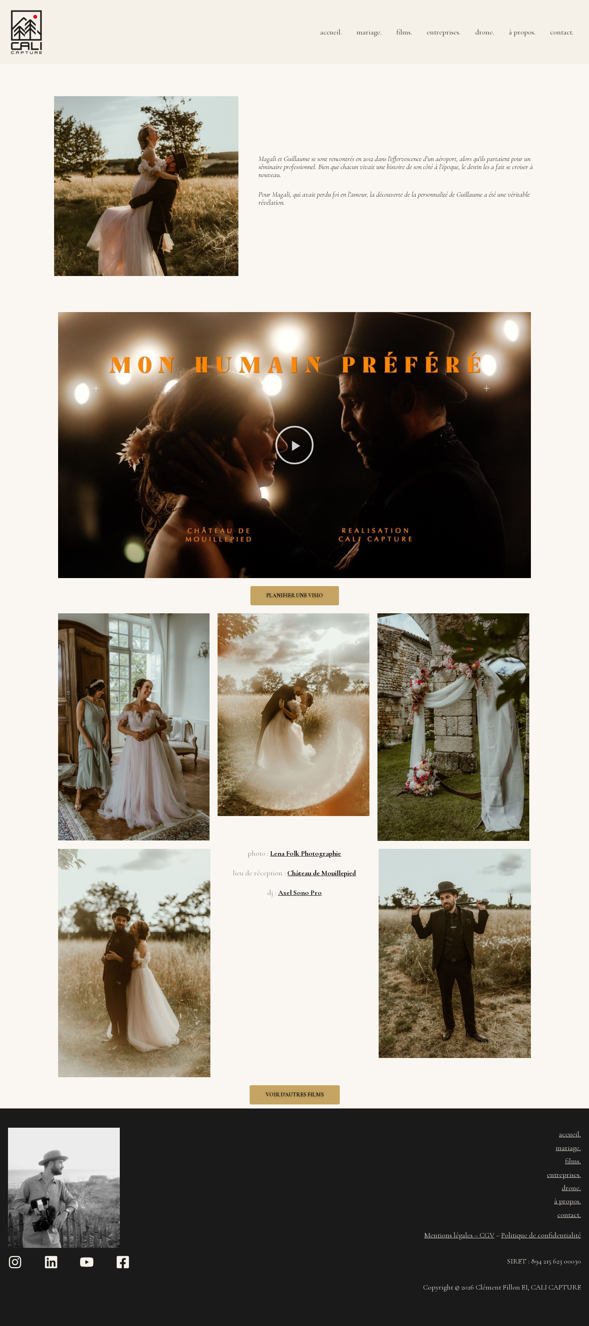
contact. (562, 32)
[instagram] (25, 1262)
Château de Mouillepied (321, 873)
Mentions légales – (452, 1235)
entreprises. (444, 32)
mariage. (369, 32)
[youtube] (97, 1262)
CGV (487, 1235)
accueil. (331, 32)
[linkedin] (61, 1262)
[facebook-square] (125, 1262)
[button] (294, 445)
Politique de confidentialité (541, 1235)
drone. (484, 32)
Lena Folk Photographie (305, 853)
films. (404, 32)
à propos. (522, 32)
